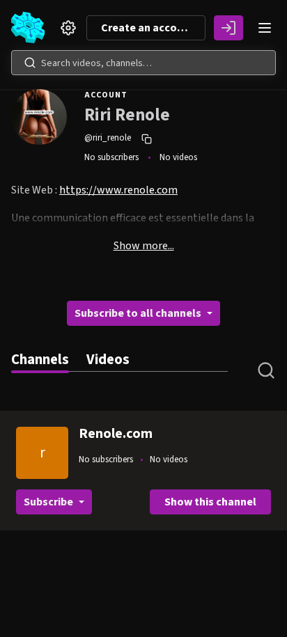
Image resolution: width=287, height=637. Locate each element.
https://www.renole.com (118, 190)
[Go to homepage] (30, 28)
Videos (108, 359)
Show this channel (210, 502)
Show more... (144, 245)
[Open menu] (264, 27)
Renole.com (116, 433)
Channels (40, 359)
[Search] (30, 62)
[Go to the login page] (228, 27)
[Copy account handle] (148, 138)
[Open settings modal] (68, 27)
